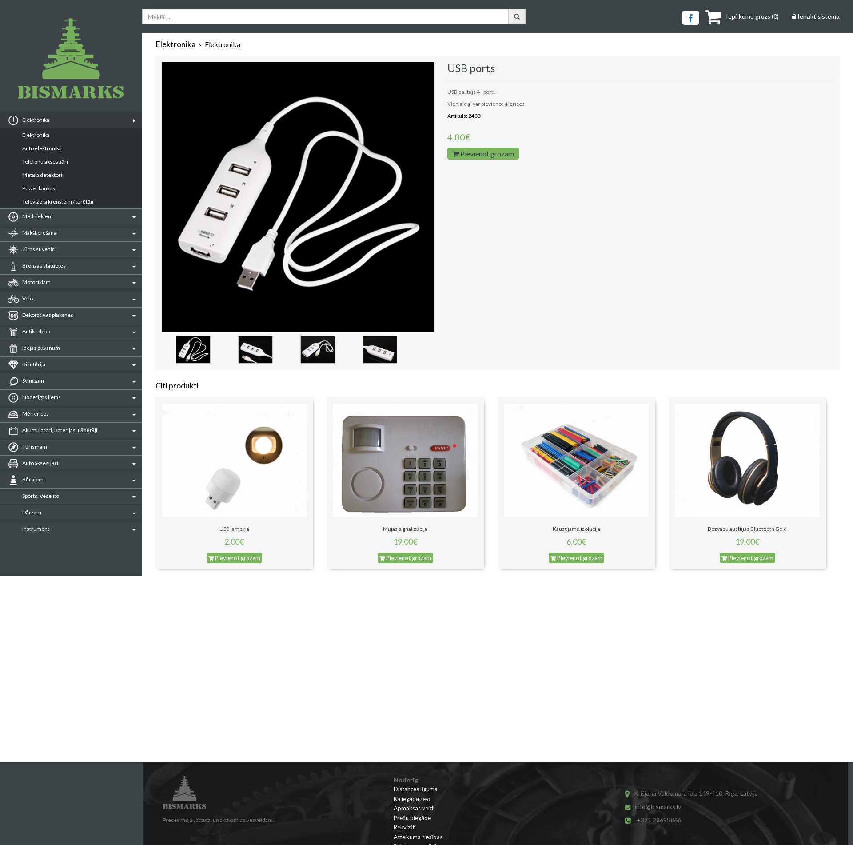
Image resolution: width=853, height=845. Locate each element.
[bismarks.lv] (71, 58)
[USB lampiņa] (234, 459)
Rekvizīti (405, 827)
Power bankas (38, 188)
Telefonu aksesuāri (45, 161)
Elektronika (35, 135)
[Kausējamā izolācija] (576, 459)
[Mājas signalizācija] (405, 459)
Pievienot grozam (486, 153)
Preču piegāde (412, 817)
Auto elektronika (42, 148)
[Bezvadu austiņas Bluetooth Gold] (747, 459)
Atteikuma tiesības (418, 837)
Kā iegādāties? (412, 798)
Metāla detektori (42, 175)
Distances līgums (415, 789)
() (752, 16)
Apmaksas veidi (414, 808)
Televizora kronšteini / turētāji (57, 201)
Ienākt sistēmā (818, 16)
